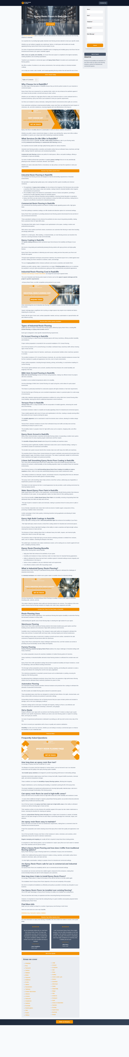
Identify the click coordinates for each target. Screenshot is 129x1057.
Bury (28, 913)
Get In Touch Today (50, 74)
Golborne (54, 995)
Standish (54, 1005)
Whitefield (24, 913)
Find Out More (50, 733)
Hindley (54, 974)
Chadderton (28, 1001)
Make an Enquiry (64, 1022)
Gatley (54, 986)
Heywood (27, 977)
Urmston (27, 996)
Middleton (27, 979)
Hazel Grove (55, 1010)
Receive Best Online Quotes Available (50, 321)
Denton (54, 979)
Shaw (53, 972)
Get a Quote (50, 24)
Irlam (26, 1010)
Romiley (54, 1007)
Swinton (38, 913)
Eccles (27, 982)
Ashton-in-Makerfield (57, 1002)
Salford (27, 984)
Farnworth (33, 913)
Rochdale (27, 1005)
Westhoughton (29, 1008)
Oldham (27, 1015)
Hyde (53, 1000)
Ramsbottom (28, 987)
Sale (53, 970)
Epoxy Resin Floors (29, 35)
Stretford (27, 1003)
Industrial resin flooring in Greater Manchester (34, 273)
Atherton (27, 994)
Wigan (53, 991)
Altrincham (55, 984)
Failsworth (28, 998)
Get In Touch (95, 54)
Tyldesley (27, 989)
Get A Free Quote (50, 953)
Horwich (54, 965)
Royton (27, 1012)
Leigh (53, 962)
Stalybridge (55, 988)
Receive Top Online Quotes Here (50, 170)
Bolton (27, 975)
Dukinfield (54, 981)
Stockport (54, 998)
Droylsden (54, 967)
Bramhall (54, 1012)
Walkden (43, 913)
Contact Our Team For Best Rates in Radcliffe (50, 609)
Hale (53, 993)
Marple (54, 1014)
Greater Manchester (30, 991)
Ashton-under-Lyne (57, 977)
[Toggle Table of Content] (35, 80)
